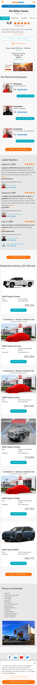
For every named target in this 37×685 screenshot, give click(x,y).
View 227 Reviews (25, 118)
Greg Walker (12, 238)
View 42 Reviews (25, 96)
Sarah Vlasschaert (15, 214)
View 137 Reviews (25, 141)
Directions (18, 59)
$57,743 (29, 509)
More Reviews (18, 257)
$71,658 (29, 457)
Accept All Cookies (18, 682)
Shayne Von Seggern (15, 244)
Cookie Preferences (18, 677)
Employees (15, 18)
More (3, 177)
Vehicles (33, 18)
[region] (18, 672)
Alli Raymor (12, 185)
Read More (18, 34)
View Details (18, 310)
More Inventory (18, 574)
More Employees (18, 149)
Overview (4, 18)
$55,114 (29, 305)
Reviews (24, 18)
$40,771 (29, 558)
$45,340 (29, 406)
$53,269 (29, 356)
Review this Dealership (19, 6)
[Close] (35, 663)
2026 (11, 297)
